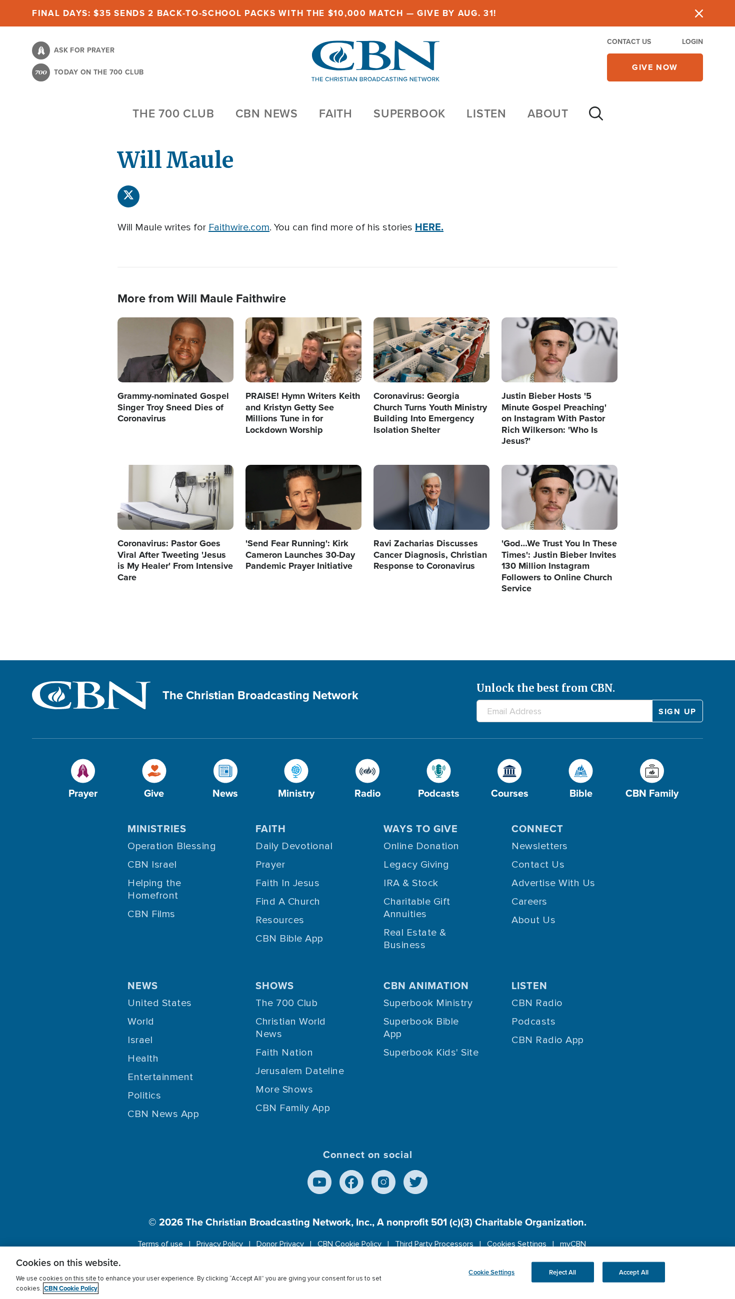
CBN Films (152, 914)
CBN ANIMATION (426, 985)
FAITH (335, 113)
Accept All (633, 1272)
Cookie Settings (491, 1272)
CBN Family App (293, 1108)
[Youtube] (320, 1182)
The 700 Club (173, 113)
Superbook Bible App (421, 1028)
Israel (140, 1040)
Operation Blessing (172, 846)
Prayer (270, 865)
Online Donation (422, 846)
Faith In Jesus (288, 883)
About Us (534, 920)
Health (143, 1059)
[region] (367, 1273)
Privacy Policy (219, 1244)
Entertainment (161, 1077)
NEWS (143, 985)
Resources (280, 920)
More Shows (284, 1090)
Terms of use (160, 1244)
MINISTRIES (157, 828)
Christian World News (291, 1028)
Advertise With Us (554, 883)
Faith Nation (284, 1053)
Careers (530, 902)
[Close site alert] (699, 13)
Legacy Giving (417, 865)
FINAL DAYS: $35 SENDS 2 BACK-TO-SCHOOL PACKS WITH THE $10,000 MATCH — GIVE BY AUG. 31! (264, 13)
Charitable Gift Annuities (417, 908)
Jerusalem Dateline (300, 1071)
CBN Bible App (290, 939)
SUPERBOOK (410, 113)
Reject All (562, 1272)
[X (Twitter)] (129, 196)
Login (692, 41)
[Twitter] (416, 1182)
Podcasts (534, 1022)
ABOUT (548, 113)
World (141, 1022)
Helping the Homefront (155, 889)
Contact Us (629, 41)
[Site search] (596, 118)
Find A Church (288, 902)
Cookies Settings (516, 1244)
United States (160, 1003)
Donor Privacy (280, 1244)
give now (655, 67)
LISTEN (486, 113)
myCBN (573, 1244)
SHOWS (275, 985)
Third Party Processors (434, 1244)
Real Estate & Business (415, 939)
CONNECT (538, 828)
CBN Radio (537, 1003)
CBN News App (163, 1114)
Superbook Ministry (428, 1003)
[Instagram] (384, 1182)
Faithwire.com (239, 227)
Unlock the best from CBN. (545, 688)
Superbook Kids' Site (431, 1053)
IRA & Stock (411, 883)
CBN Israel (152, 865)
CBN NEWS (267, 113)
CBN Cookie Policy (350, 1244)
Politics (144, 1096)
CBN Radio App (548, 1040)
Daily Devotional (294, 846)
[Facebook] (352, 1182)
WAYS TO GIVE (421, 828)
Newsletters (540, 846)
